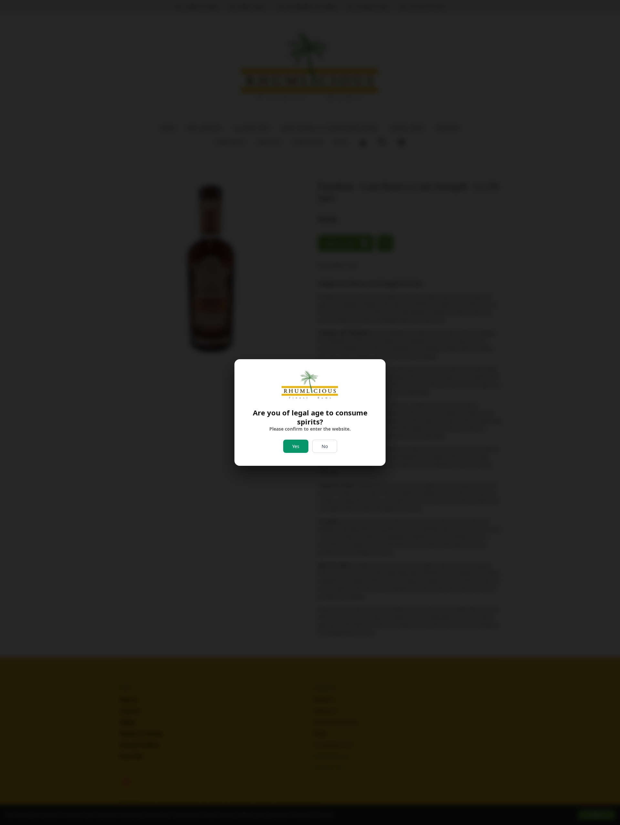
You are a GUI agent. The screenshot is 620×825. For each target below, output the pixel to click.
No (325, 446)
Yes (295, 446)
